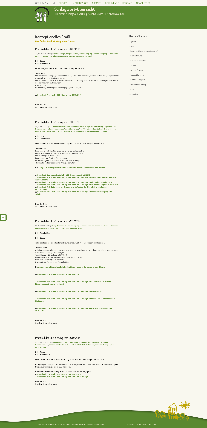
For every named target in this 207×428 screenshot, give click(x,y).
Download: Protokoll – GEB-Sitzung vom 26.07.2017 (58, 95)
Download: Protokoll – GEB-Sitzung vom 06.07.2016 (58, 374)
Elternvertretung (41, 129)
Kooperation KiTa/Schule (49, 131)
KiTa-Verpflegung (136, 70)
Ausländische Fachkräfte (60, 127)
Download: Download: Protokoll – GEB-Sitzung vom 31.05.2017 (63, 175)
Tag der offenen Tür (94, 131)
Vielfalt (43, 347)
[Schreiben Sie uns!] (3, 217)
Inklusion (132, 65)
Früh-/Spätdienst (85, 129)
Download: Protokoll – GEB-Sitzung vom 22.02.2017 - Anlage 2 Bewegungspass (70, 291)
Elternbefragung (85, 54)
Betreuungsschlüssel (86, 342)
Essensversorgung (100, 54)
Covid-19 (132, 46)
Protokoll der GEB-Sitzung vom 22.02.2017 (57, 221)
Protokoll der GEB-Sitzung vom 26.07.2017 (57, 49)
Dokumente (112, 3)
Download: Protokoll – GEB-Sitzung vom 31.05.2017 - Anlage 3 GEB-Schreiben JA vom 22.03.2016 (77, 184)
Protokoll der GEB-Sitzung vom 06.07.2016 (57, 338)
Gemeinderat (112, 54)
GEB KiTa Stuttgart (45, 3)
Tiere (105, 131)
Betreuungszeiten (77, 127)
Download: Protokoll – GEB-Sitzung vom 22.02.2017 (58, 274)
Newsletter (143, 3)
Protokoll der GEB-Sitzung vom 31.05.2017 (57, 122)
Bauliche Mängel (59, 54)
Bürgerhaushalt (72, 54)
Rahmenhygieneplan (67, 131)
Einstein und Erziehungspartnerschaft (143, 51)
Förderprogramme (87, 226)
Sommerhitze (81, 131)
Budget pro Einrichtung (94, 127)
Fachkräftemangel (71, 129)
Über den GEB (80, 3)
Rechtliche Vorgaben (137, 80)
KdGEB (55, 56)
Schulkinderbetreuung (137, 84)
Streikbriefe (133, 94)
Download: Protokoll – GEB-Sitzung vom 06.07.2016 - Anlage (62, 376)
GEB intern (152, 424)
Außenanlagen (58, 342)
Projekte (62, 228)
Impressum (131, 424)
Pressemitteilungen (136, 75)
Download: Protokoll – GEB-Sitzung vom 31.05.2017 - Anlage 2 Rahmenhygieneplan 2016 (74, 182)
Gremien (96, 3)
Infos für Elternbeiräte (137, 60)
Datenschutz (141, 424)
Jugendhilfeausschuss (43, 56)
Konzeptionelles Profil (66, 56)
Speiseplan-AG (81, 56)
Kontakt (127, 3)
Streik (90, 56)
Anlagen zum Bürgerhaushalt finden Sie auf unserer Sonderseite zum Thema (71, 168)
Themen (63, 3)
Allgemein (133, 41)
